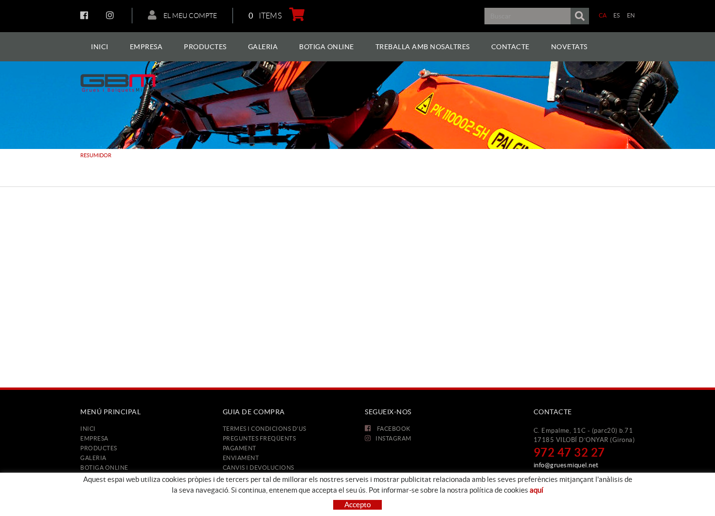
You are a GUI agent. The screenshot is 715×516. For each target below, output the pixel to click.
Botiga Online (104, 467)
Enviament (241, 458)
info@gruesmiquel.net (566, 465)
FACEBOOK (85, 15)
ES (616, 15)
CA (603, 15)
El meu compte (189, 15)
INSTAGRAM (111, 15)
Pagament (239, 448)
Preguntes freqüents (259, 438)
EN (631, 15)
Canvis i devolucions (258, 467)
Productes (98, 448)
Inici (88, 428)
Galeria (93, 458)
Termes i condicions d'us (264, 428)
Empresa (94, 438)
